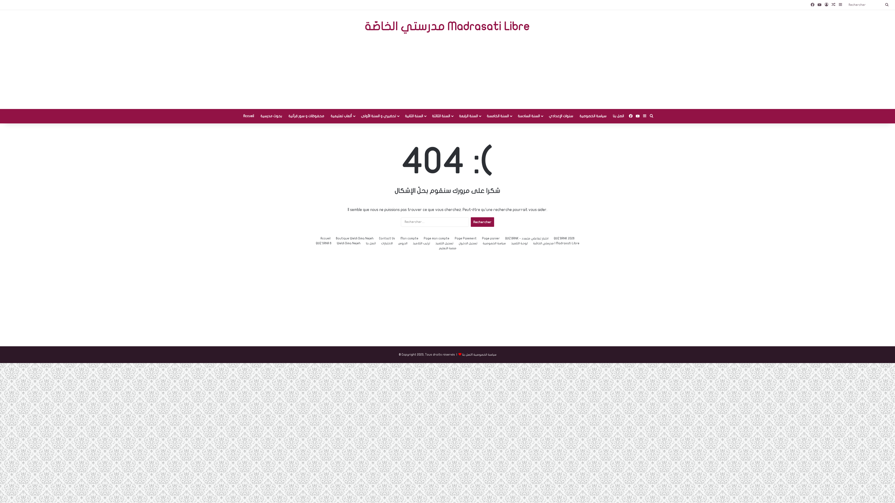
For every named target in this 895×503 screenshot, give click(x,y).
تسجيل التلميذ (444, 243)
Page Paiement (466, 238)
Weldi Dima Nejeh (349, 243)
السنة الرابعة (468, 116)
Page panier (491, 238)
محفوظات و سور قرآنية (306, 116)
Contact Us (387, 238)
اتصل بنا (618, 116)
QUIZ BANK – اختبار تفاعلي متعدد (526, 238)
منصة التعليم (447, 248)
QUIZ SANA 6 (323, 243)
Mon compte (409, 238)
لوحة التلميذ (519, 243)
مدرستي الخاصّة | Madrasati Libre (556, 243)
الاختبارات (387, 243)
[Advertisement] (447, 71)
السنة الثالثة (441, 116)
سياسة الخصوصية (593, 116)
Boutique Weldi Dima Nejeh (355, 238)
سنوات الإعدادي (561, 116)
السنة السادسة (529, 116)
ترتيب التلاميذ (421, 243)
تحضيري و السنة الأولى (378, 116)
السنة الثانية (414, 116)
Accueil (248, 116)
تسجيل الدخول (468, 243)
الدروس (402, 243)
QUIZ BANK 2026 (564, 238)
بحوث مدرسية (271, 116)
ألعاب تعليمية (341, 116)
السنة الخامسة (498, 116)
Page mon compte (436, 238)
